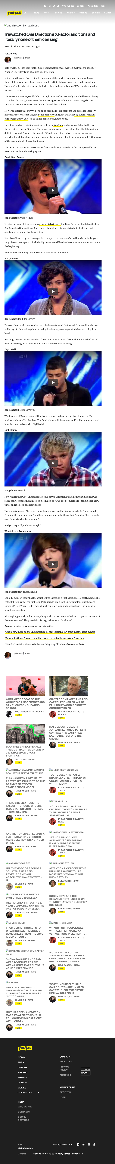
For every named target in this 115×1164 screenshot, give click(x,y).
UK (18, 715)
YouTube (58, 125)
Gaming (58, 13)
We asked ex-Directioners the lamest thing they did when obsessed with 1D (44, 644)
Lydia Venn (17, 58)
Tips (103, 6)
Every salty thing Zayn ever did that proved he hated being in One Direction (44, 638)
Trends (83, 13)
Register (65, 1092)
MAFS (77, 742)
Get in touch (85, 1071)
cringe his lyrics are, (50, 224)
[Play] (53, 186)
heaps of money (46, 114)
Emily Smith (21, 759)
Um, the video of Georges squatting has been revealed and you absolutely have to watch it (24, 874)
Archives (65, 1075)
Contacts (24, 1112)
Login (63, 1097)
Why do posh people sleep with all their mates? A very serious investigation (68, 931)
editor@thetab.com (62, 1144)
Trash (47, 13)
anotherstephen (24, 712)
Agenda (71, 13)
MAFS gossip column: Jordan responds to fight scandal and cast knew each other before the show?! (67, 733)
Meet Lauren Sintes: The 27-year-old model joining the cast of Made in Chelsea (25, 905)
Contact (81, 6)
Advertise (93, 6)
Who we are (68, 6)
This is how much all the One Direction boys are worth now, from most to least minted (50, 632)
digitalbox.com (25, 1148)
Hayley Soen (65, 742)
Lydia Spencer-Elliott (70, 712)
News (36, 13)
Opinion (96, 13)
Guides (108, 13)
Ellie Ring (20, 884)
